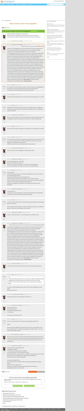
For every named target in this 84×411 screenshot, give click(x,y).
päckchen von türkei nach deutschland (11, 396)
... (48, 57)
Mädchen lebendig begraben (9, 394)
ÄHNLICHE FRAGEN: (51, 21)
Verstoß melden (41, 371)
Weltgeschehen (22, 406)
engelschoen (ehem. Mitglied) (17, 44)
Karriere (30, 4)
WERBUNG (7, 410)
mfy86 (13, 94)
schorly (13, 84)
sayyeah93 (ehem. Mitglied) (17, 159)
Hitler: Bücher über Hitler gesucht (9, 399)
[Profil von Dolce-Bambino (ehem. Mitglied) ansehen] (4, 36)
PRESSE (2, 410)
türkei (4, 401)
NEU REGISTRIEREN (60, 1)
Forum (3, 20)
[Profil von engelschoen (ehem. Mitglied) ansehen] (4, 47)
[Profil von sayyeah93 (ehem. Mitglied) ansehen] (4, 162)
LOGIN (55, 1)
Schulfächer (3, 4)
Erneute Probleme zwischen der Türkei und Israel (13, 398)
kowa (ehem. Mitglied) (16, 263)
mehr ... (4, 403)
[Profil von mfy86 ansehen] (4, 97)
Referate (18, 4)
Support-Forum (15, 406)
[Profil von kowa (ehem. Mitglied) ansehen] (4, 266)
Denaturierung (6, 393)
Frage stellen (24, 4)
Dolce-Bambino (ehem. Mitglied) (17, 40)
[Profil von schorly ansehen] (4, 86)
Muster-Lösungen (10, 4)
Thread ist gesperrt (32, 371)
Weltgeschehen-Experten (30, 377)
